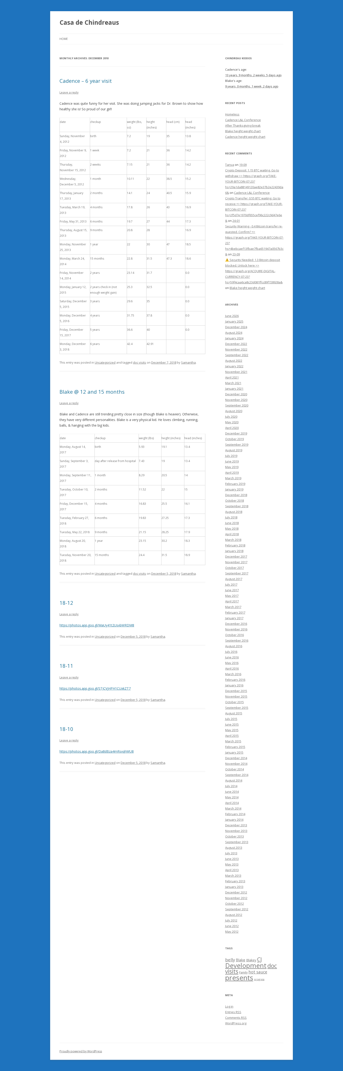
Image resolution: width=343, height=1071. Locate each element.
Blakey (251, 960)
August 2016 (233, 646)
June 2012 (232, 926)
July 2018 (231, 517)
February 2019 (235, 484)
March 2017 (233, 607)
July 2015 (231, 719)
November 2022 (236, 349)
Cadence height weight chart (245, 137)
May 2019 (231, 467)
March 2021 (233, 383)
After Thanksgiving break (243, 125)
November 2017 (236, 562)
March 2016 (233, 674)
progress (259, 979)
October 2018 (234, 500)
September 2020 (236, 405)
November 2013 (236, 831)
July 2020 (231, 416)
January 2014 (234, 819)
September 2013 (236, 842)
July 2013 (231, 853)
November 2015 (236, 696)
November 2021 (236, 372)
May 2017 (231, 596)
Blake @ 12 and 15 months (92, 391)
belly (230, 960)
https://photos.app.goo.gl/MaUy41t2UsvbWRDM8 (97, 625)
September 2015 (236, 708)
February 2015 (235, 747)
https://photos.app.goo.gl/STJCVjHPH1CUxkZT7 (95, 688)
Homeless (232, 114)
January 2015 (234, 752)
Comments (236, 1017)
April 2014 (232, 803)
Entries (233, 1012)
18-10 (66, 728)
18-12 (66, 602)
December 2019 (236, 433)
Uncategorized (105, 362)
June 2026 (232, 316)
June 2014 (232, 791)
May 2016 (231, 663)
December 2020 (236, 394)
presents (239, 977)
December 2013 (236, 825)
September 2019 (236, 444)
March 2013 (233, 875)
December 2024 (236, 327)
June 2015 (232, 724)
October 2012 (234, 903)
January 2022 (234, 366)
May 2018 (231, 528)
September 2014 (236, 775)
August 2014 (233, 780)
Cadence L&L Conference (243, 120)
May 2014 (231, 797)
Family (243, 972)
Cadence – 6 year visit (86, 80)
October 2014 (234, 769)
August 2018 (233, 512)
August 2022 (233, 360)
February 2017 (235, 612)
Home (64, 39)
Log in (229, 1006)
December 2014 (236, 758)
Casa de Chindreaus (89, 22)
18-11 (66, 665)
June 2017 (232, 590)
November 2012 (236, 898)
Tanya (229, 165)
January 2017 (234, 618)
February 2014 (235, 814)
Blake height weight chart (243, 131)
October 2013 (234, 836)
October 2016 (234, 635)
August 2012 (233, 915)
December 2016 (236, 624)
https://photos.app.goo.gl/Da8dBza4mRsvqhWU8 (97, 751)
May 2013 (231, 864)
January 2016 (234, 685)
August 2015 (233, 713)
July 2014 (231, 786)
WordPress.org (235, 1023)
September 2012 (236, 909)
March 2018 (233, 540)
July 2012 (231, 920)
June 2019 (232, 461)
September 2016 (236, 640)
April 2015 (232, 736)
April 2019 (232, 472)
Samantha (188, 362)
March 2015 (233, 741)
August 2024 (233, 332)
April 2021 (232, 377)
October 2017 (234, 568)
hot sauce (257, 972)
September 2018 (236, 506)
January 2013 (234, 887)
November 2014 (236, 764)
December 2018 (236, 495)
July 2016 (231, 652)
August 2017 (233, 579)
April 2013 (232, 870)
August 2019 (233, 450)
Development (245, 965)
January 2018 (234, 551)
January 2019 (234, 489)
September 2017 (236, 573)
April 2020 (232, 428)
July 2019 (231, 456)
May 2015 (231, 730)
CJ (259, 959)
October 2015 (234, 702)
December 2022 (236, 344)
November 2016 (236, 629)
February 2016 (235, 680)
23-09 (236, 254)
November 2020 (236, 400)
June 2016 (232, 657)
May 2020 (231, 422)
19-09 (243, 165)
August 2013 (233, 847)
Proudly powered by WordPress (81, 1051)
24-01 (236, 221)
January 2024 (234, 338)
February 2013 (235, 881)
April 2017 (232, 601)
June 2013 (232, 859)
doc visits (139, 362)
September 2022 (236, 355)
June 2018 (232, 523)
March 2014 (233, 808)
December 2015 (236, 691)
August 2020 (233, 411)
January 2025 (234, 321)
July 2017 (231, 584)
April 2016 (232, 668)
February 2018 (235, 545)
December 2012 (236, 892)
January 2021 (234, 388)
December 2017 (236, 556)
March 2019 (233, 478)
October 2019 (234, 439)
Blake (240, 960)
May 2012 (231, 931)
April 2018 (232, 534)
